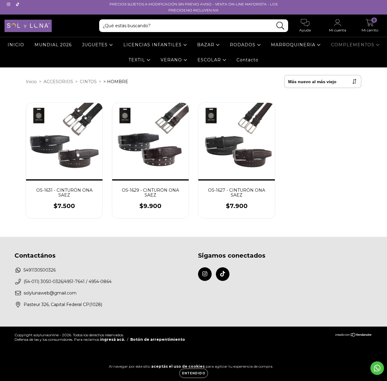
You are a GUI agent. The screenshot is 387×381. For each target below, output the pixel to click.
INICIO (16, 44)
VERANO (172, 60)
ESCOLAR (210, 60)
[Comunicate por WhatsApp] (377, 368)
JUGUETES (95, 44)
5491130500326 (40, 270)
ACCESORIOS (58, 81)
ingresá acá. (112, 339)
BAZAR (206, 44)
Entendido (193, 373)
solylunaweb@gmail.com (50, 293)
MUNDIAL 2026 (53, 44)
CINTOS (88, 81)
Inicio (31, 81)
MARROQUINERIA (294, 44)
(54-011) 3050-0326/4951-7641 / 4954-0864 (68, 281)
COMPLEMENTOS (353, 44)
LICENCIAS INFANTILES (153, 44)
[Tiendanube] (353, 335)
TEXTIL (137, 60)
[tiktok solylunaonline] (17, 4)
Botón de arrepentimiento (157, 339)
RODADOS (243, 44)
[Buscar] (280, 26)
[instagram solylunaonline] (9, 4)
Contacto (247, 60)
